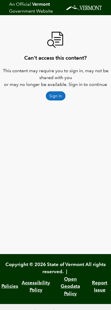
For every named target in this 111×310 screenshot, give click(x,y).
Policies (9, 286)
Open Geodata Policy (70, 286)
